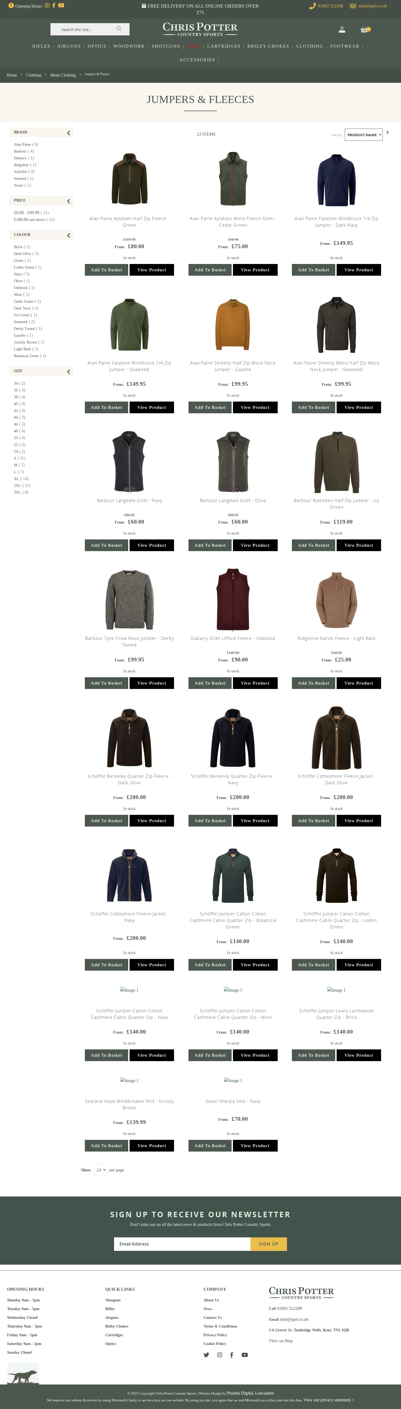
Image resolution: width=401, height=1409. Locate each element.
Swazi (24, 185)
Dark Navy (28, 308)
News (208, 1309)
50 (21, 438)
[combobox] (90, 29)
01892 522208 (329, 6)
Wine (24, 295)
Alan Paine (28, 144)
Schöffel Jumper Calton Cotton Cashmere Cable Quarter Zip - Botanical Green (233, 920)
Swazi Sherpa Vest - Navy (233, 1101)
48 (21, 431)
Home (12, 75)
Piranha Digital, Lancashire (250, 1393)
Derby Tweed (30, 329)
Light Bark (28, 349)
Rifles (110, 1309)
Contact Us (213, 1318)
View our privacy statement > (328, 1400)
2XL (24, 486)
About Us (211, 1300)
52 (21, 445)
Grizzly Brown (31, 342)
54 (21, 452)
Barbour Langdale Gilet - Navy (129, 500)
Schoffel (26, 172)
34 (21, 383)
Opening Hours (28, 6)
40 (21, 404)
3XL (23, 492)
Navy (24, 274)
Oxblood (26, 288)
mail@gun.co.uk (372, 6)
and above (36, 220)
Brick (24, 247)
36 (21, 390)
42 (21, 411)
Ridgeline (27, 165)
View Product (151, 270)
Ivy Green (27, 315)
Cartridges (114, 1335)
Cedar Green (29, 301)
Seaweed (26, 322)
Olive (24, 281)
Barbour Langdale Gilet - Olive (233, 500)
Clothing (34, 75)
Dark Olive (28, 254)
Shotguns (113, 1300)
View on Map (281, 1340)
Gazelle (25, 335)
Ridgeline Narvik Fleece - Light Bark (337, 638)
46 (21, 424)
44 (21, 417)
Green (24, 261)
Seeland (26, 179)
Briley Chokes (116, 1326)
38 (21, 397)
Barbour (26, 151)
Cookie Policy (215, 1344)
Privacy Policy (215, 1335)
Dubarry (26, 158)
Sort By (337, 135)
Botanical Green (32, 356)
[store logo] (200, 29)
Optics (110, 1344)
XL (23, 479)
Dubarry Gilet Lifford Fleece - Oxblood (233, 638)
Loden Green (30, 267)
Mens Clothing (63, 75)
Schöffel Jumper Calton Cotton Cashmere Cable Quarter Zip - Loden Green (336, 920)
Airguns (111, 1318)
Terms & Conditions (220, 1326)
